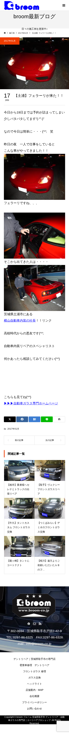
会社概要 (34, 696)
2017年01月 (10, 41)
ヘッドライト (34, 683)
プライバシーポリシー (34, 702)
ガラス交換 (34, 677)
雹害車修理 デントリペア (34, 665)
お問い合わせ (34, 708)
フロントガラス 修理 (34, 671)
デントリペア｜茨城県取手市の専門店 (34, 659)
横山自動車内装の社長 (20, 320)
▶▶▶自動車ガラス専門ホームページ (31, 403)
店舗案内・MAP (34, 690)
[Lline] (47, 419)
